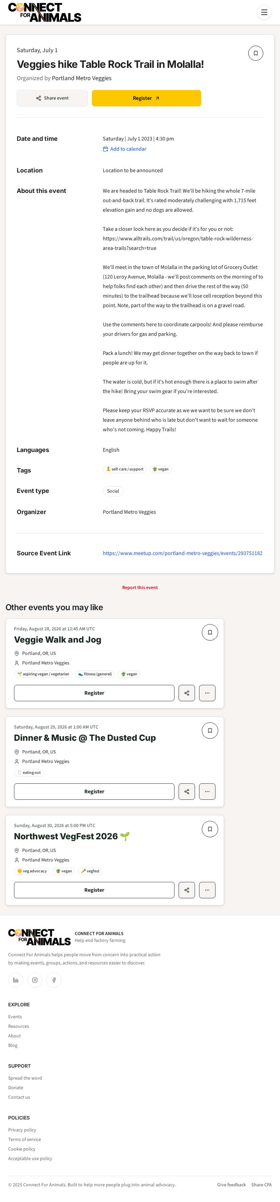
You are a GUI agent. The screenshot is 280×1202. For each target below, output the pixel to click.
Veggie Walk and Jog (57, 639)
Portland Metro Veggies (82, 78)
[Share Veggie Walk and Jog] (187, 693)
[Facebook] (53, 980)
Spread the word (25, 1078)
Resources (18, 1026)
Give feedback (231, 1185)
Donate (15, 1087)
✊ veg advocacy (32, 871)
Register (142, 98)
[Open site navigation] (264, 12)
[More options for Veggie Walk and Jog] (207, 693)
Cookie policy (22, 1149)
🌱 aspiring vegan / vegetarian (43, 674)
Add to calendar (128, 149)
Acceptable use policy (30, 1158)
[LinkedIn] (15, 980)
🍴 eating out (29, 773)
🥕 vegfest (90, 871)
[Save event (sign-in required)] (255, 53)
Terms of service (24, 1139)
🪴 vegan (160, 469)
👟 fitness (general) (95, 674)
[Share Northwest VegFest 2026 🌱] (187, 890)
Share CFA (261, 1185)
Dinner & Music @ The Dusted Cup (85, 738)
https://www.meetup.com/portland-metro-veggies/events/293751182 (183, 553)
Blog (12, 1045)
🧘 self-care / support (124, 469)
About (14, 1036)
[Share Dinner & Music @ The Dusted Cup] (187, 791)
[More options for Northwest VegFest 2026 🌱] (207, 890)
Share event (56, 98)
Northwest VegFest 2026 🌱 (72, 836)
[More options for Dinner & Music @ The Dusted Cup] (207, 791)
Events (15, 1016)
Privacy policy (22, 1130)
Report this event (140, 587)
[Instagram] (34, 980)
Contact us (19, 1097)
